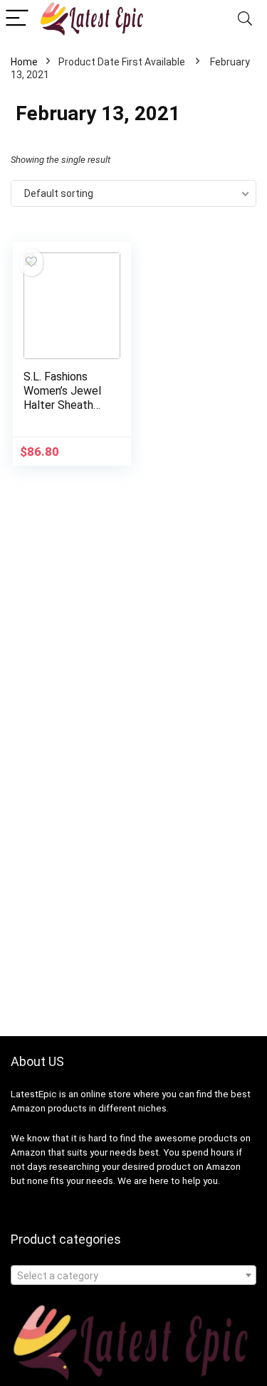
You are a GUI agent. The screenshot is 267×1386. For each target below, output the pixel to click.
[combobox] (133, 1275)
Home (24, 62)
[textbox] (133, 1276)
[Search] (245, 19)
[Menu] (17, 19)
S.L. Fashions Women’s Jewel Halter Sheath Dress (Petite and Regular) (62, 405)
